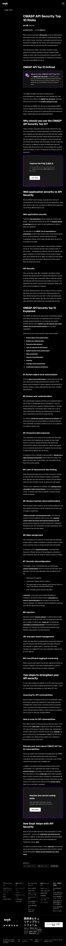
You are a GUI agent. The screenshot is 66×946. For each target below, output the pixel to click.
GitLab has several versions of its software (45, 418)
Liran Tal (31, 25)
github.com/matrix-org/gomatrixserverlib (36, 515)
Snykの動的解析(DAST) (57, 907)
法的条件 (19, 940)
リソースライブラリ (20, 889)
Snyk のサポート (33, 897)
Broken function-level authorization (38, 351)
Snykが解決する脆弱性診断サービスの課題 (57, 902)
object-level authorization (37, 379)
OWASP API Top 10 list (40, 76)
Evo (4, 894)
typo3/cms (26, 595)
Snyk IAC (57, 732)
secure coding (55, 782)
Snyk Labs (31, 888)
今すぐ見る (35, 178)
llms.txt (18, 901)
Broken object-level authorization (37, 338)
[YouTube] (7, 925)
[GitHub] (12, 925)
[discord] (17, 925)
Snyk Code (35, 726)
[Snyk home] (5, 3)
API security (43, 35)
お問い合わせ (44, 891)
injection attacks (40, 617)
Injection (29, 360)
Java (37, 842)
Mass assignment (32, 354)
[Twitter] (4, 925)
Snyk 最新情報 (32, 905)
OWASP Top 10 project (48, 99)
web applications (35, 219)
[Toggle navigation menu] (63, 3)
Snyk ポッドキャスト (20, 896)
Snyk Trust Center (31, 910)
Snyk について (44, 888)
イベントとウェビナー (45, 899)
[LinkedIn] (9, 925)
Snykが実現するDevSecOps (57, 893)
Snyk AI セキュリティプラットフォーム (7, 890)
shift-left (51, 846)
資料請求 (43, 893)
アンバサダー (44, 902)
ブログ (17, 892)
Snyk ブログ (8, 10)
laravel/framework (42, 549)
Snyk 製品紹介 (57, 888)
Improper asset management (35, 364)
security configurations (30, 568)
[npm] (14, 925)
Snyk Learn (43, 774)
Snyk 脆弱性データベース (33, 902)
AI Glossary (19, 899)
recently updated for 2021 (49, 101)
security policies (28, 771)
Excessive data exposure (34, 344)
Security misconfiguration (34, 357)
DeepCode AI (7, 899)
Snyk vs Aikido (57, 911)
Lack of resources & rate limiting (36, 347)
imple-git (46, 622)
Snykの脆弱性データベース (57, 897)
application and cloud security (50, 834)
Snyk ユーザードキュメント (33, 894)
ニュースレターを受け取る (53, 924)
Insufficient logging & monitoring (37, 367)
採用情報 (43, 895)
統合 (4, 897)
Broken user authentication (35, 341)
